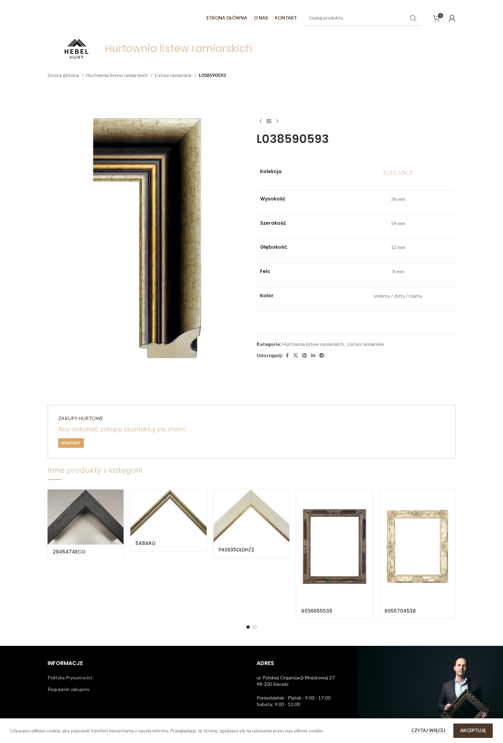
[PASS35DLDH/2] (251, 516)
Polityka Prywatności (70, 677)
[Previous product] (261, 121)
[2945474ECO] (86, 517)
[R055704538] (417, 547)
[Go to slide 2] (255, 627)
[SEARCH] (413, 18)
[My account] (452, 18)
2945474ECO (69, 551)
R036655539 (316, 611)
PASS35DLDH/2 (236, 549)
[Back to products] (269, 121)
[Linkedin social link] (313, 355)
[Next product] (277, 121)
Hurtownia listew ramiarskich (117, 75)
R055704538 (400, 611)
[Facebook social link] (287, 355)
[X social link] (295, 355)
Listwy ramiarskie (173, 75)
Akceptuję (473, 730)
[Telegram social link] (321, 355)
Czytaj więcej (429, 730)
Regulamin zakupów (69, 689)
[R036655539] (334, 547)
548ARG (146, 543)
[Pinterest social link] (304, 355)
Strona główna (63, 75)
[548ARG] (168, 513)
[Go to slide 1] (248, 627)
